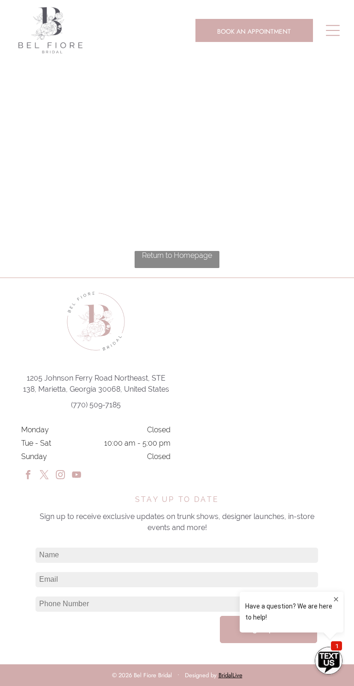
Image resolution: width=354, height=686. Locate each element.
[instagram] (60, 476)
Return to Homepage (177, 255)
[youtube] (76, 476)
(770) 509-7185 (96, 404)
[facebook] (28, 476)
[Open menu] (333, 30)
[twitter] (44, 476)
